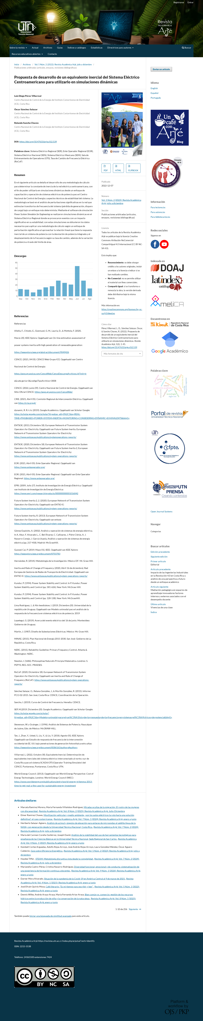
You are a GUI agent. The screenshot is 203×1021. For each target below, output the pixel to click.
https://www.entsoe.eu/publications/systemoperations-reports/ (45, 437)
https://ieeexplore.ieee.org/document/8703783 (37, 553)
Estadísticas (96, 47)
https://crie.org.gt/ (27, 403)
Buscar (187, 47)
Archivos (47, 47)
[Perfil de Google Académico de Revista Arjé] (170, 357)
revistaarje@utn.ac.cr (25, 951)
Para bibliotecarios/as (160, 217)
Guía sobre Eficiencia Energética (47, 850)
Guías (60, 47)
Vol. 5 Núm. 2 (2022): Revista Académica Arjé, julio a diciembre (63, 64)
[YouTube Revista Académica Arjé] (164, 247)
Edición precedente (160, 551)
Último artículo (158, 604)
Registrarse (179, 2)
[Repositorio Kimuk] (170, 325)
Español (154, 93)
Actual (35, 47)
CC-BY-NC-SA (21, 962)
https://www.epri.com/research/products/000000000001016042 (46, 493)
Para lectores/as (158, 207)
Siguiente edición (159, 556)
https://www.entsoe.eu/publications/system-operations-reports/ (45, 456)
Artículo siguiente (159, 586)
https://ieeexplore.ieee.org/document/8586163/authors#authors (45, 747)
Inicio (16, 64)
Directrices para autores (119, 47)
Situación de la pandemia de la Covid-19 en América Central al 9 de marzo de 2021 (84, 878)
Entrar (190, 2)
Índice (154, 612)
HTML (118, 170)
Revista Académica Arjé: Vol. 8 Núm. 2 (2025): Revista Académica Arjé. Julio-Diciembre (82, 811)
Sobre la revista (17, 47)
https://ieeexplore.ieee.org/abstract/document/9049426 (41, 352)
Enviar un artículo (161, 69)
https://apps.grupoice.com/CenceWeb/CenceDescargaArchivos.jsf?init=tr (50, 373)
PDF (106, 170)
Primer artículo (158, 561)
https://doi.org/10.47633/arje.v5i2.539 (38, 141)
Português (156, 97)
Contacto (52, 54)
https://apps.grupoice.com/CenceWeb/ (54, 392)
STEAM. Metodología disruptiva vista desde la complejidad (64, 858)
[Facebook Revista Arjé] (155, 247)
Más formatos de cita (113, 353)
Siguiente (133, 909)
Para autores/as (158, 212)
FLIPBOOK (133, 170)
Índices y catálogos (77, 47)
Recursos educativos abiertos (26, 54)
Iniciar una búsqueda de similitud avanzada (50, 916)
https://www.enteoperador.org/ (29, 467)
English (154, 88)
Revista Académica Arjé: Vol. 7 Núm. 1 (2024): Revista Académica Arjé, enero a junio (95, 819)
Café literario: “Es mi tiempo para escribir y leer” (70, 886)
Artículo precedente (160, 569)
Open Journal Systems (161, 511)
